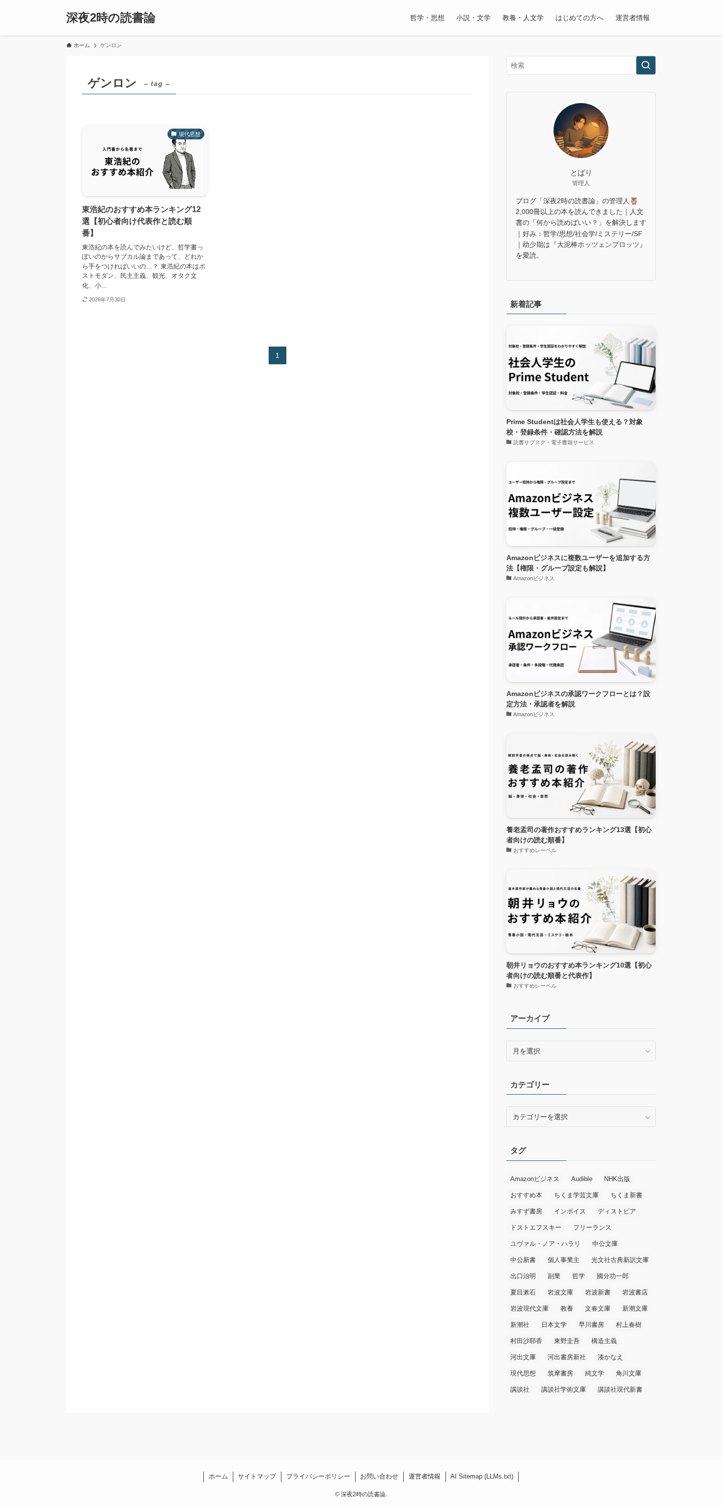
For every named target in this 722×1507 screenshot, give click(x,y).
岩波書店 (635, 1292)
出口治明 (523, 1276)
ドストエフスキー (535, 1227)
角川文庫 (628, 1373)
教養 (566, 1308)
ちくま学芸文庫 (576, 1195)
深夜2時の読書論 (111, 18)
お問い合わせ (379, 1476)
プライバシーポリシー (318, 1476)
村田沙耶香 (526, 1341)
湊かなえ (610, 1357)
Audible (581, 1179)
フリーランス (592, 1227)
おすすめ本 (526, 1195)
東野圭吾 (567, 1341)
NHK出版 (617, 1179)
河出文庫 (523, 1357)
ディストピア (617, 1211)
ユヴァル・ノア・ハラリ (545, 1243)
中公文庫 (605, 1243)
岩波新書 (598, 1292)
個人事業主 (564, 1260)
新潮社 (519, 1324)
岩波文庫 (560, 1292)
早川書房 (591, 1324)
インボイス (570, 1211)
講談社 (519, 1389)
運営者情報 (425, 1476)
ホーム (218, 1476)
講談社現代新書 (620, 1389)
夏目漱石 (523, 1292)
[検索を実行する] (646, 65)
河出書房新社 (567, 1357)
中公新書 (523, 1260)
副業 (554, 1276)
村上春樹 (628, 1324)
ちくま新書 (626, 1195)
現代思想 (523, 1373)
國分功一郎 (613, 1276)
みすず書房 (526, 1211)
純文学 (594, 1373)
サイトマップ (257, 1476)
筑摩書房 (560, 1373)
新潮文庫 (635, 1308)
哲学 (578, 1276)
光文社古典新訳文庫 (620, 1260)
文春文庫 (598, 1308)
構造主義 (604, 1341)
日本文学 (554, 1324)
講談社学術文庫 (563, 1389)
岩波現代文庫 (529, 1308)
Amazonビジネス (534, 1179)
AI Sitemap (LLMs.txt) (481, 1476)
